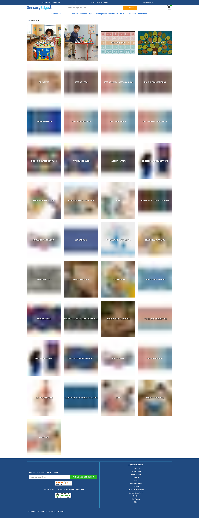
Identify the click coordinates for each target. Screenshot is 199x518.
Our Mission (135, 499)
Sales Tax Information (136, 490)
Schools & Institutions (138, 14)
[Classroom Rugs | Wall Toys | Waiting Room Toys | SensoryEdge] (39, 8)
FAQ (135, 480)
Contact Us (136, 468)
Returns (136, 487)
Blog (136, 502)
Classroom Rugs (56, 14)
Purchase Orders (136, 484)
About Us (135, 477)
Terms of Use (136, 474)
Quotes (135, 496)
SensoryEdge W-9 (136, 493)
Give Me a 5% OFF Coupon (83, 477)
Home (29, 20)
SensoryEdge (45, 511)
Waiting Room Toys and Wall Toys (110, 14)
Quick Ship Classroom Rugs (80, 14)
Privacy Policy (136, 471)
